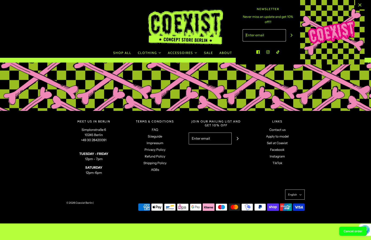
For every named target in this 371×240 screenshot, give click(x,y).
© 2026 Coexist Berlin (79, 202)
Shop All (122, 53)
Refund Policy (155, 156)
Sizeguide (155, 136)
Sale (208, 53)
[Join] (292, 35)
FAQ (155, 130)
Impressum (155, 143)
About (225, 53)
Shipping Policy (155, 163)
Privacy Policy (155, 150)
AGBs (155, 170)
